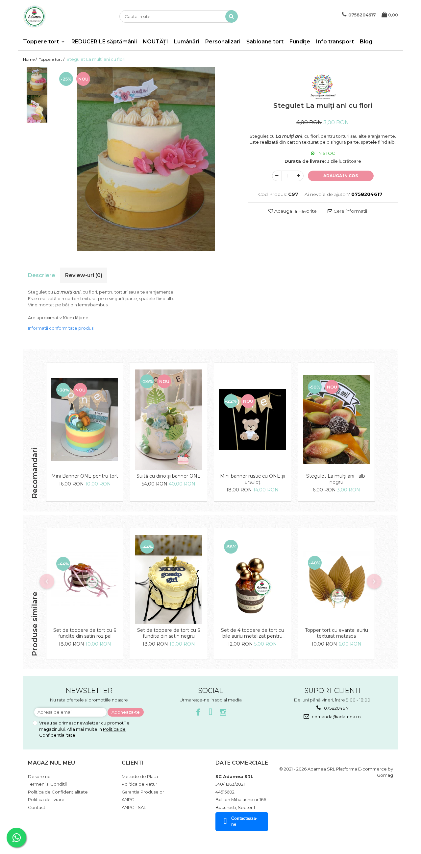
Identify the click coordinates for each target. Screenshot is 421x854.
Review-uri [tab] (83, 275)
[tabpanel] (146, 159)
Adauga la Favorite (295, 211)
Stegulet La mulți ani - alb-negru (336, 479)
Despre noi (40, 776)
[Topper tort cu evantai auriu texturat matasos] (336, 579)
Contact (36, 807)
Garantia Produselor (143, 792)
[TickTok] (210, 712)
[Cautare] (231, 16)
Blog (366, 41)
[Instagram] (223, 712)
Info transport (335, 41)
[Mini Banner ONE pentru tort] (84, 420)
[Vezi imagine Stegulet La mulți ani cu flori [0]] (37, 81)
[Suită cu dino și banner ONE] (168, 419)
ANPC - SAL (134, 807)
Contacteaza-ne (244, 821)
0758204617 (336, 708)
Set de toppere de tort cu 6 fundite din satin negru (168, 633)
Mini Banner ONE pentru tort (84, 476)
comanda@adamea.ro (336, 716)
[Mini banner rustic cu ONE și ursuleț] (252, 419)
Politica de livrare (46, 799)
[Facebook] (198, 712)
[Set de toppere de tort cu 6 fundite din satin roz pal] (84, 579)
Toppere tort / (52, 59)
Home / (30, 59)
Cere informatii (349, 211)
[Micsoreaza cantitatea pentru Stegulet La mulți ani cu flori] (277, 176)
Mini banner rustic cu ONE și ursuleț (252, 479)
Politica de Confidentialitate (58, 792)
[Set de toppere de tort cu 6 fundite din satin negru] (168, 579)
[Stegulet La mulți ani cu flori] (146, 159)
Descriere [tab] (41, 275)
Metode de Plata (140, 776)
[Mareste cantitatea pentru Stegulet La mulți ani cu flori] (299, 176)
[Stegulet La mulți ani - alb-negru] (336, 419)
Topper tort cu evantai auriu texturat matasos (336, 633)
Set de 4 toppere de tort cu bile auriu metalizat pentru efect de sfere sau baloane (252, 633)
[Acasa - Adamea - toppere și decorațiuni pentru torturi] (56, 16)
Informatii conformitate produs (60, 328)
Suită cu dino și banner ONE (168, 476)
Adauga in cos (340, 175)
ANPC (128, 799)
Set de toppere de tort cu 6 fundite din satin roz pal (84, 633)
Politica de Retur (139, 784)
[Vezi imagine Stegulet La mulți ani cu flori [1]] (37, 109)
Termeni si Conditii (47, 784)
